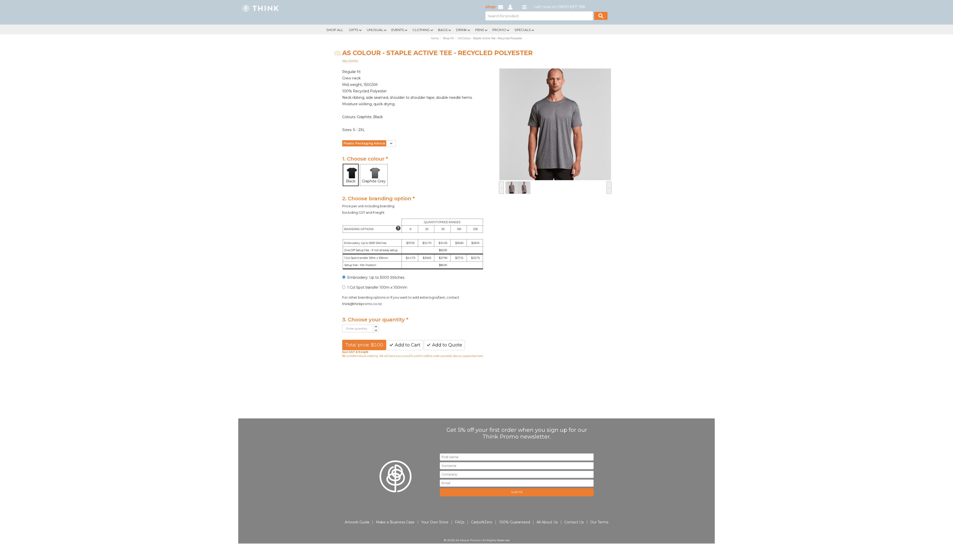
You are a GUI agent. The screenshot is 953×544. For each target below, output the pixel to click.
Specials (522, 30)
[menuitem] (334, 29)
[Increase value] (376, 327)
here (480, 356)
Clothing (421, 30)
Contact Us (574, 522)
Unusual (375, 30)
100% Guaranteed (514, 522)
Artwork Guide (357, 522)
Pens (479, 30)
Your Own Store (434, 522)
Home (435, 38)
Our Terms (599, 522)
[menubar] (459, 29)
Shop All (334, 30)
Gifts (353, 30)
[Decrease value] (376, 330)
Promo (499, 30)
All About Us (547, 522)
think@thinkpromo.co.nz (362, 304)
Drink (461, 30)
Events (397, 30)
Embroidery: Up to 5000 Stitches (375, 277)
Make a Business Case (395, 522)
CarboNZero (481, 522)
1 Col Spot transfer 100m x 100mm (377, 287)
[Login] (510, 6)
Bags (443, 30)
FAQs (459, 522)
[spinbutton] (357, 328)
